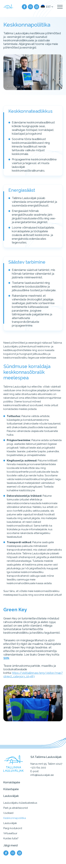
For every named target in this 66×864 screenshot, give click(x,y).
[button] (47, 7)
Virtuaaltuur (10, 833)
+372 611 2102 (38, 767)
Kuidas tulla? (10, 838)
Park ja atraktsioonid (15, 807)
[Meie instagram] (36, 6)
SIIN (6, 658)
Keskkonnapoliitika (14, 818)
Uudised (8, 813)
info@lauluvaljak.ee (42, 775)
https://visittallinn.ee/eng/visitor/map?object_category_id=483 (33, 674)
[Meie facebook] (24, 6)
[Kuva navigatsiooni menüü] (60, 6)
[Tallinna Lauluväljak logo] (8, 6)
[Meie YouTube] (30, 6)
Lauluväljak (10, 823)
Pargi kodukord (12, 828)
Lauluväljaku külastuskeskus (20, 802)
